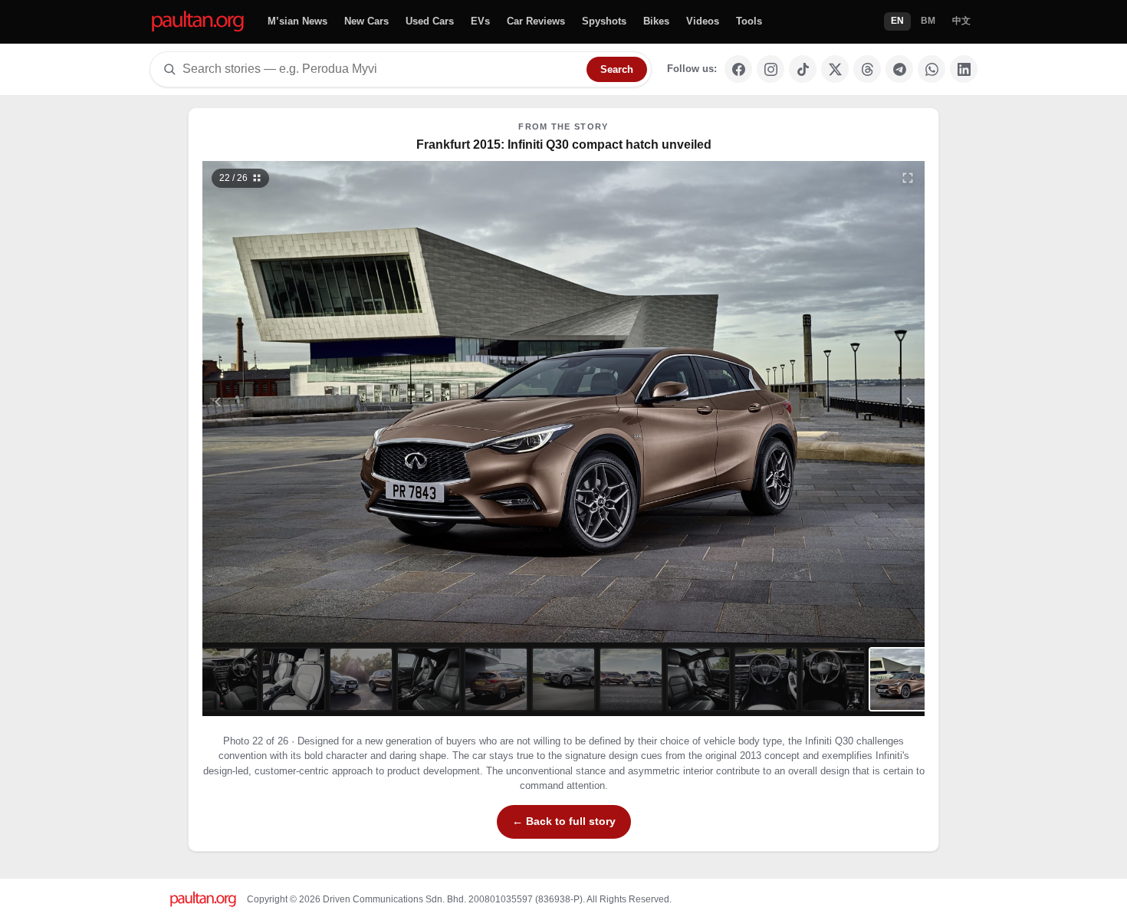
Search (616, 69)
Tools (749, 21)
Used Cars (430, 21)
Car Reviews (536, 21)
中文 (961, 20)
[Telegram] (899, 69)
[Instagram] (770, 69)
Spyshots (604, 21)
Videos (702, 21)
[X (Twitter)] (835, 69)
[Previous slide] (292, 401)
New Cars (366, 21)
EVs (480, 21)
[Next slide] (834, 401)
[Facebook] (738, 69)
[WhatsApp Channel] (931, 69)
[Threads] (867, 69)
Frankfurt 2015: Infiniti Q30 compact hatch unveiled (563, 144)
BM (928, 20)
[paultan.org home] (198, 22)
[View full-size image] (908, 178)
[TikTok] (802, 69)
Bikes (656, 21)
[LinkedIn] (964, 69)
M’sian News (297, 21)
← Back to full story (564, 821)
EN (897, 20)
